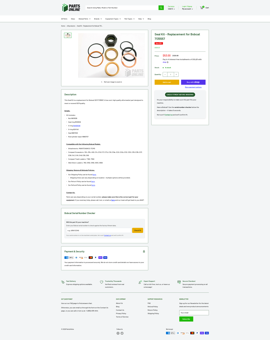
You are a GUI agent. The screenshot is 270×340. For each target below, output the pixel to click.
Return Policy (153, 310)
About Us (119, 303)
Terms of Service (122, 317)
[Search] (161, 7)
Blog (149, 19)
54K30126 (76, 126)
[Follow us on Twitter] (122, 333)
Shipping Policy (153, 313)
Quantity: (158, 74)
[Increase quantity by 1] (176, 74)
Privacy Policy (121, 313)
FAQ (149, 303)
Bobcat (157, 48)
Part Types (128, 19)
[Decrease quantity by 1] (165, 74)
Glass (73, 19)
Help (140, 19)
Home (63, 26)
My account (186, 9)
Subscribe (186, 319)
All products (71, 26)
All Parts (64, 19)
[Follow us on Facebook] (118, 333)
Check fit (137, 230)
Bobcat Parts (83, 19)
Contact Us (120, 310)
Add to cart (167, 82)
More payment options (193, 87)
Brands (96, 19)
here (94, 174)
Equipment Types (111, 19)
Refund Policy (153, 306)
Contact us (107, 235)
